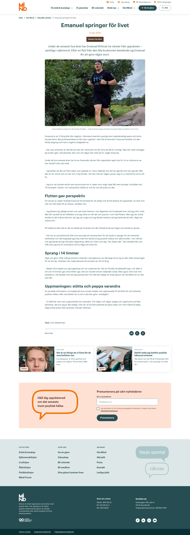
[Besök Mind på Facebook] (138, 520)
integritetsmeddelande (109, 411)
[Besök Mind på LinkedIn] (143, 520)
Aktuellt (101, 457)
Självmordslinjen (28, 457)
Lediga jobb (103, 473)
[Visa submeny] (72, 8)
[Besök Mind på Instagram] (149, 520)
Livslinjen (24, 462)
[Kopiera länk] (131, 333)
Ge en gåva (63, 452)
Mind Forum (25, 477)
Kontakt (101, 467)
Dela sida (49, 333)
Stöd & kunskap (27, 452)
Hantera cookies (25, 532)
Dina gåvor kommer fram (71, 473)
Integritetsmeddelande (42, 532)
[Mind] (23, 6)
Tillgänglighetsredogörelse (64, 532)
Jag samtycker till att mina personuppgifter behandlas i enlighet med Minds (128, 410)
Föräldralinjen (26, 473)
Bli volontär (64, 462)
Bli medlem (64, 467)
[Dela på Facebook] (143, 333)
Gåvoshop (63, 457)
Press (100, 462)
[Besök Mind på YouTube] (155, 520)
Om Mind (101, 452)
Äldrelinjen (25, 467)
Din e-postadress (104, 397)
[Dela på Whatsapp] (137, 333)
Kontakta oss (141, 499)
